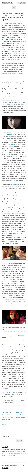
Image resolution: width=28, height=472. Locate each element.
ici (24, 180)
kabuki (4, 41)
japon (10, 402)
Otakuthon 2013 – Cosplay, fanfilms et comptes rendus (21, 415)
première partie (10, 134)
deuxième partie (14, 281)
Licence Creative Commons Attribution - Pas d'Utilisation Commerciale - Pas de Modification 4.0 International (14, 453)
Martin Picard (7, 400)
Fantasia (7, 402)
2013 (3, 402)
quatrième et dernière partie (11, 392)
